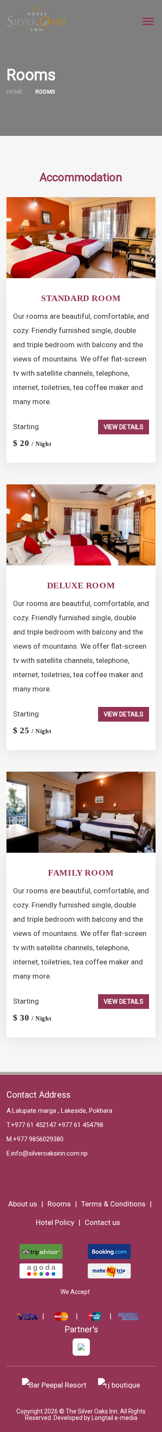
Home (14, 91)
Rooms (45, 91)
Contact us (102, 1222)
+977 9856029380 (38, 1139)
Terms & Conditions (113, 1204)
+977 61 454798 (79, 1125)
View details (123, 427)
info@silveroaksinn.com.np (49, 1153)
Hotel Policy (55, 1222)
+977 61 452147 (33, 1125)
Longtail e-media (114, 1417)
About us (22, 1204)
